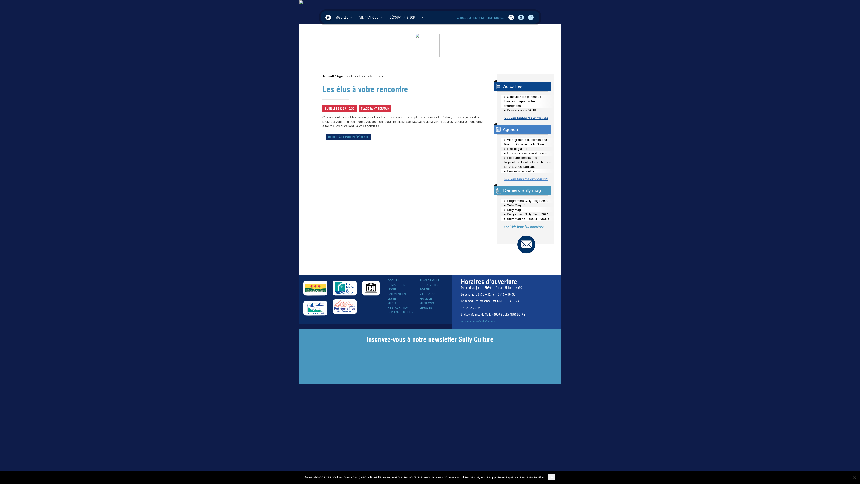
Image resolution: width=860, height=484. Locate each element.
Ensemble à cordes (520, 171)
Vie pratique (429, 294)
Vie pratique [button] (368, 17)
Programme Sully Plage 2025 (527, 214)
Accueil (328, 17)
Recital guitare (517, 149)
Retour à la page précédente (348, 137)
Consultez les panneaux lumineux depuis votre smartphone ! (522, 101)
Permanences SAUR (521, 110)
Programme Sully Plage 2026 (527, 201)
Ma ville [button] (341, 17)
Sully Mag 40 (516, 205)
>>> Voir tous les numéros (523, 226)
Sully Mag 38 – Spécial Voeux (528, 218)
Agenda (342, 76)
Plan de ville (429, 280)
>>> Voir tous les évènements (526, 179)
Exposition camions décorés (527, 153)
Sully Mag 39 (516, 210)
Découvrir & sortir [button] (404, 17)
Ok (551, 477)
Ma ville (426, 298)
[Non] (854, 477)
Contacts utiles (400, 312)
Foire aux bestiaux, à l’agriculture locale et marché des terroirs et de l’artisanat (527, 162)
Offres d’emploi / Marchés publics (480, 17)
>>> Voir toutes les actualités (526, 118)
